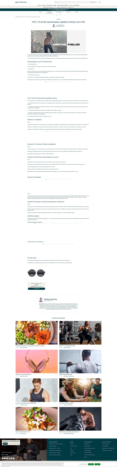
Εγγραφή (5, 443)
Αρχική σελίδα (18, 16)
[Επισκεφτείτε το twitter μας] (11, 458)
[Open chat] (14, 458)
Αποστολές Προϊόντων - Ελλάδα (54, 452)
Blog (21, 16)
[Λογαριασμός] (97, 2)
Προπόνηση (49, 12)
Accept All (97, 464)
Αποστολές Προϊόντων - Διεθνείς (54, 448)
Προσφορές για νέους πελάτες (107, 450)
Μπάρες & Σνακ (72, 452)
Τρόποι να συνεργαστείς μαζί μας (89, 454)
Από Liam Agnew (67, 347)
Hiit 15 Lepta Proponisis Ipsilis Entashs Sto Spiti (33, 16)
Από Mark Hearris (23, 404)
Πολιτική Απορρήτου (87, 450)
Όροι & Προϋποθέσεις (87, 452)
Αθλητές (76, 12)
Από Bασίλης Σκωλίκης (60, 25)
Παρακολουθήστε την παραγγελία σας (55, 450)
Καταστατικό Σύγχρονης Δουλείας (89, 448)
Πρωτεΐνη (39, 5)
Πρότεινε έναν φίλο (108, 448)
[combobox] (75, 2)
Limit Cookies (91, 464)
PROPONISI (58, 19)
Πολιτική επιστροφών (52, 446)
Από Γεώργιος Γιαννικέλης (69, 376)
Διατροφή (43, 5)
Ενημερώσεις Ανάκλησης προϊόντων (55, 454)
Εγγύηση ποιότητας (87, 446)
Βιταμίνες (54, 5)
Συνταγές (68, 12)
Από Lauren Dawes (23, 347)
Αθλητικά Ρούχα (49, 5)
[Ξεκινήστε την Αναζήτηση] (55, 2)
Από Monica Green (24, 376)
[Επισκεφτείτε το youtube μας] (9, 458)
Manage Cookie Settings (83, 464)
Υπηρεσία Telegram (105, 446)
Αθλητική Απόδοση (76, 5)
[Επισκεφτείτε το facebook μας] (5, 458)
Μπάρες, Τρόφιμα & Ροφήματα (63, 5)
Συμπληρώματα (59, 12)
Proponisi (23, 16)
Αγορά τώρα (37, 288)
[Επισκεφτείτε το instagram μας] (3, 458)
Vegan (70, 5)
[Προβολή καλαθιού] (100, 2)
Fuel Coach (93, 2)
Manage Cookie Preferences (7, 452)
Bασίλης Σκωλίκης (50, 299)
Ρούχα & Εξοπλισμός (73, 446)
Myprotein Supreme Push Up (36, 283)
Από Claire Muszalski (68, 404)
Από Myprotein (23, 433)
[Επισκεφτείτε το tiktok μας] (7, 458)
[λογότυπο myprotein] (21, 2)
